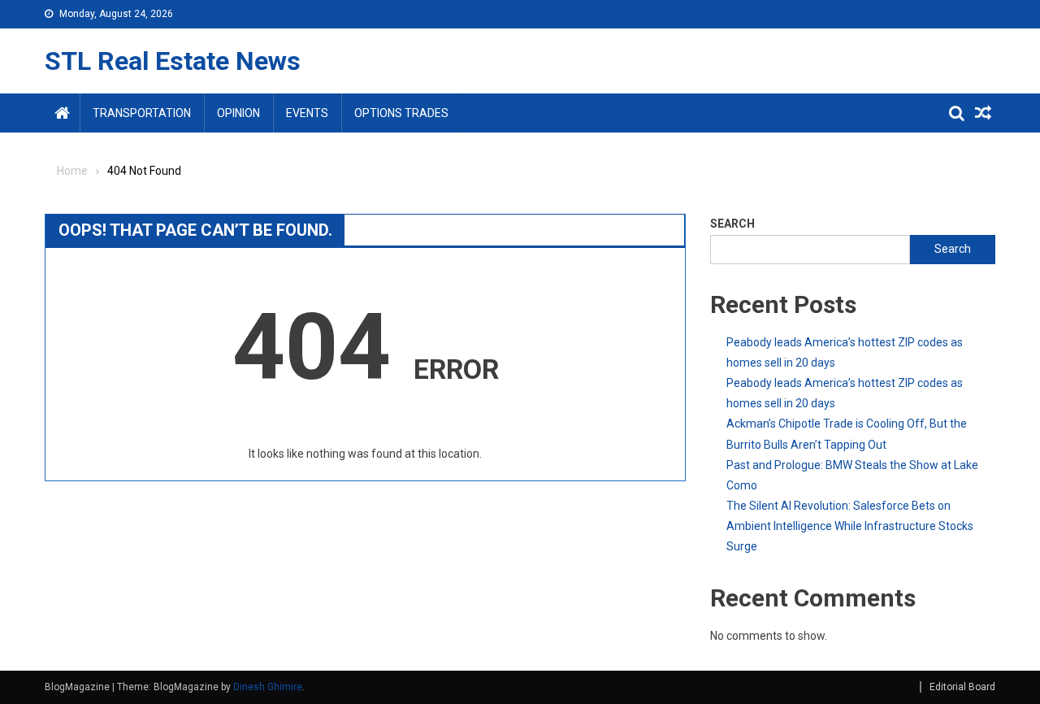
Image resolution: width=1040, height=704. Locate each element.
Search (732, 223)
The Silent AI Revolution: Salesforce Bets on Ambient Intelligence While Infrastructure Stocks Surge (849, 526)
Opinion (238, 113)
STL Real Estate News (173, 61)
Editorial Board (962, 687)
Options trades (401, 113)
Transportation (142, 113)
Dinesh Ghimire (267, 687)
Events (307, 113)
